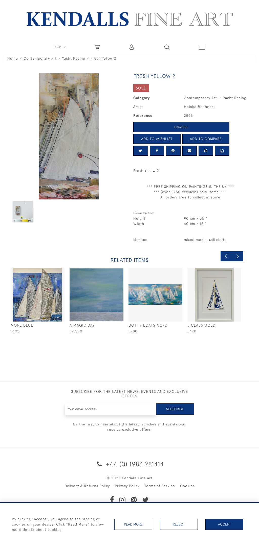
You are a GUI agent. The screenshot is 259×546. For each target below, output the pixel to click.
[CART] (97, 47)
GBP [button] (58, 47)
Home (12, 58)
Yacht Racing (73, 58)
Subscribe (175, 409)
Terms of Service (159, 486)
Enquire (181, 127)
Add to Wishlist (156, 139)
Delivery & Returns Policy (87, 486)
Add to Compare (206, 139)
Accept (224, 524)
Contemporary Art (40, 58)
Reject (179, 524)
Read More (133, 524)
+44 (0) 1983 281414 (134, 464)
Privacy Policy (127, 486)
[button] (166, 47)
